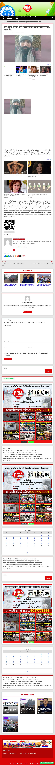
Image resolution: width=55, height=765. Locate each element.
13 (27, 540)
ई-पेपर (16, 19)
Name (6, 342)
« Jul (27, 552)
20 (27, 543)
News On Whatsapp (8, 378)
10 (6, 540)
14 (34, 540)
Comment (7, 325)
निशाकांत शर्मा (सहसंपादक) (7, 32)
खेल (12, 17)
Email (6, 348)
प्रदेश (8, 17)
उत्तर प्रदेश (19, 32)
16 (48, 540)
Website (30, 348)
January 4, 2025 (14, 32)
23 (48, 543)
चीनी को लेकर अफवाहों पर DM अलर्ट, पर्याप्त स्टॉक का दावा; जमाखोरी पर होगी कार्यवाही (27, 285)
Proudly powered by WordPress (17, 763)
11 (13, 540)
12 (20, 540)
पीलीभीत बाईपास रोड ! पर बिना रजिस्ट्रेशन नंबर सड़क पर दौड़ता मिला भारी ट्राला (10, 285)
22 (41, 543)
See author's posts (20, 247)
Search (5, 368)
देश (3, 17)
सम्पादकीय (9, 19)
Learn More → (27, 312)
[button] (47, 763)
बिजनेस (23, 17)
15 (41, 540)
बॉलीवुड (29, 17)
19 (20, 543)
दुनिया (17, 17)
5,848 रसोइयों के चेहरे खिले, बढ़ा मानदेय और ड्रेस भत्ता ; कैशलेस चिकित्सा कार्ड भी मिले (44, 285)
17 (6, 543)
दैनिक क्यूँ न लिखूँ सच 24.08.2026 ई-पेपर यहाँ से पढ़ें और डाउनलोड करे (19, 450)
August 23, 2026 (6, 712)
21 (34, 543)
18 (13, 543)
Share (23, 256)
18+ (4, 19)
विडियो (34, 17)
